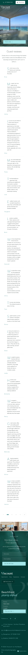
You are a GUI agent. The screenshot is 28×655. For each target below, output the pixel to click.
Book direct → (9, 582)
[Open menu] (25, 7)
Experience (16, 577)
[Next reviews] (24, 514)
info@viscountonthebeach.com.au (14, 630)
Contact (23, 577)
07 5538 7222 (9, 2)
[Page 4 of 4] (20, 514)
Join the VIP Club (8, 564)
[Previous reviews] (3, 514)
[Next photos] (26, 526)
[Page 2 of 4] (12, 514)
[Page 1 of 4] (7, 514)
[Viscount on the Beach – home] (5, 7)
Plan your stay (8, 611)
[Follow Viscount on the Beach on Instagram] (10, 618)
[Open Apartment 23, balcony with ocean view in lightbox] (21, 526)
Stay (10, 577)
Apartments (4, 577)
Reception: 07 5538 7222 (11, 634)
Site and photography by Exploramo (14, 651)
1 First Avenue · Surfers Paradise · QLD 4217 (14, 625)
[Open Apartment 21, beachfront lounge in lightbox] (7, 526)
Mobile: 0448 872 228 (10, 638)
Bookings (21, 2)
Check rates (8, 42)
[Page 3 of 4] (16, 514)
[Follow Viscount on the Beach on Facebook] (15, 618)
